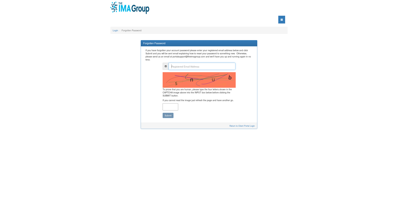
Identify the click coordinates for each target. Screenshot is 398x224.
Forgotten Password (154, 43)
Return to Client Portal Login (242, 125)
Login (115, 30)
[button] (281, 19)
